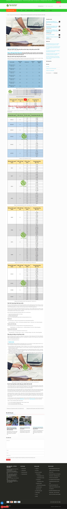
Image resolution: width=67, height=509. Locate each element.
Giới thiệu (47, 66)
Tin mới (47, 10)
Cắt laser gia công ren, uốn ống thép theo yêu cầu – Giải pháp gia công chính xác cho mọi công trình (53, 47)
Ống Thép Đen (23, 468)
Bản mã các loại (38, 488)
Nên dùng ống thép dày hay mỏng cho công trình (25, 428)
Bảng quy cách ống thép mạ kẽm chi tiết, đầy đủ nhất (15, 408)
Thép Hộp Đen (23, 470)
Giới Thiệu (23, 10)
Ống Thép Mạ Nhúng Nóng (41, 485)
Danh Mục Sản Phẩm (11, 10)
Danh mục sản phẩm (30, 10)
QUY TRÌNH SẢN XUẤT (37, 10)
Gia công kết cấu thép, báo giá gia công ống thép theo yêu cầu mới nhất (54, 481)
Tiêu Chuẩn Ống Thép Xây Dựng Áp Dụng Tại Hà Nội (38, 428)
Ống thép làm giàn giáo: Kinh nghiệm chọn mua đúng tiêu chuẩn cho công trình (54, 487)
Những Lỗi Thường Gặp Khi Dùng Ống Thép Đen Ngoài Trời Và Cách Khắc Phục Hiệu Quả (12, 428)
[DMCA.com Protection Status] (8, 506)
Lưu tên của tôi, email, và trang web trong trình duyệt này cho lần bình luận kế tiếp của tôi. (21, 457)
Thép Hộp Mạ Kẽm (24, 474)
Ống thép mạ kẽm (39, 483)
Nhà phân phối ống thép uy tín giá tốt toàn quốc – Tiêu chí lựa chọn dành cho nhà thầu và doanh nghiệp (53, 57)
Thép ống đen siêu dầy (40, 477)
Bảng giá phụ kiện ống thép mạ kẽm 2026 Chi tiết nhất (35, 408)
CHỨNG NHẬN (43, 10)
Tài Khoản (58, 2)
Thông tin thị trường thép (50, 70)
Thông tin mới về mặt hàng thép (12, 48)
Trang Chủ (19, 10)
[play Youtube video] (25, 100)
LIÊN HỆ (51, 10)
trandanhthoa (17, 50)
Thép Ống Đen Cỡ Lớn (40, 475)
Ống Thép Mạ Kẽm (24, 472)
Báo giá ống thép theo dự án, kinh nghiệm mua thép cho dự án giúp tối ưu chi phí (54, 470)
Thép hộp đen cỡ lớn (40, 481)
